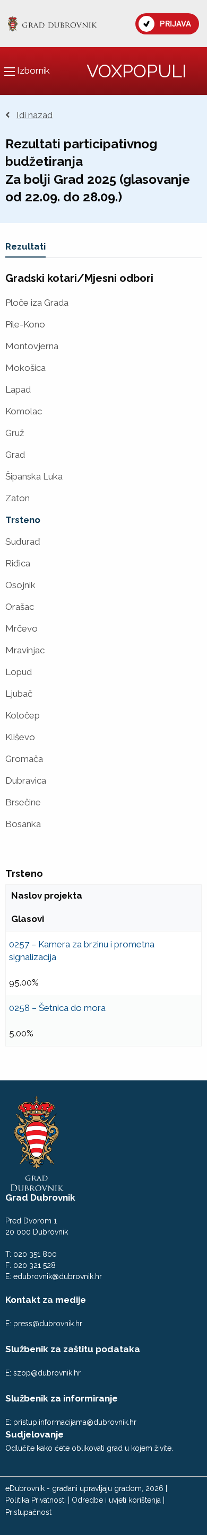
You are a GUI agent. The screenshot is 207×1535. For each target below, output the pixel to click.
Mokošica (25, 367)
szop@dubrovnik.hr (47, 1373)
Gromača (24, 759)
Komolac (23, 411)
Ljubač (18, 693)
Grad (15, 454)
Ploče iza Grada (36, 302)
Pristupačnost (28, 1512)
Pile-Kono (25, 324)
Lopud (18, 672)
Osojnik (20, 585)
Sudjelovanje (34, 1434)
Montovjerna (31, 346)
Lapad (18, 389)
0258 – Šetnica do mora (57, 1007)
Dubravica (25, 780)
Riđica (17, 563)
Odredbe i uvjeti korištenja (116, 1500)
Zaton (17, 498)
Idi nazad (34, 115)
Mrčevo (21, 628)
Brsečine (23, 802)
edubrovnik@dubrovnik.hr (57, 1276)
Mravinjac (25, 650)
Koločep (22, 715)
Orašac (19, 606)
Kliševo (20, 737)
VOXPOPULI (136, 71)
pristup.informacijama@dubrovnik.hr (74, 1422)
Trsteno (22, 520)
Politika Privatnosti (35, 1500)
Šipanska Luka (34, 476)
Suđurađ (22, 541)
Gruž (14, 433)
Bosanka (23, 824)
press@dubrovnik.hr (47, 1323)
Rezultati (25, 246)
